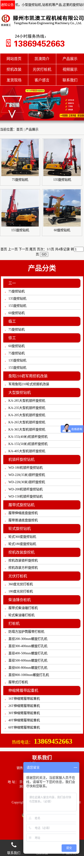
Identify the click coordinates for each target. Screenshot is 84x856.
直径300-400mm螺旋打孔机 (27, 646)
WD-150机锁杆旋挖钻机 (25, 496)
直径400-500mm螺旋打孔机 (27, 653)
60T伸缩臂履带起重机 (24, 727)
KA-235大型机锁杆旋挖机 (26, 408)
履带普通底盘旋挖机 (23, 520)
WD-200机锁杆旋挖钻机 (25, 489)
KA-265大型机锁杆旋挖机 (26, 422)
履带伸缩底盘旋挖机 (23, 513)
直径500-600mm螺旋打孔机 (27, 660)
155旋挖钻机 (17, 306)
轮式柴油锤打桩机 (21, 615)
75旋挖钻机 (16, 291)
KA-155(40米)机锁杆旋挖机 (28, 436)
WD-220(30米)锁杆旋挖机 (26, 482)
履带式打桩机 (18, 682)
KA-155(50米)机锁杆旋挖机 (28, 444)
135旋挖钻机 (17, 298)
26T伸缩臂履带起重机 (24, 706)
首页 (3, 249)
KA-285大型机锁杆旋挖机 (26, 400)
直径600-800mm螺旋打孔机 (27, 667)
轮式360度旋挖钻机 (22, 536)
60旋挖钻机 (16, 313)
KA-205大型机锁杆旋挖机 (26, 415)
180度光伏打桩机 (20, 591)
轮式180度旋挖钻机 (22, 544)
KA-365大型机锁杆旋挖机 (26, 429)
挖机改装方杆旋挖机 (23, 567)
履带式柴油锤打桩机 (23, 608)
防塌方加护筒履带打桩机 (26, 631)
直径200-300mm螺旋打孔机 (27, 639)
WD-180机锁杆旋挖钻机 (25, 467)
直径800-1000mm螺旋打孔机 (28, 675)
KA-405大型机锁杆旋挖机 (26, 451)
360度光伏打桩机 (20, 584)
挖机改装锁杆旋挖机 (23, 560)
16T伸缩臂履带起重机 (24, 698)
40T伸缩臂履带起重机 (24, 720)
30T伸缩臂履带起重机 (24, 713)
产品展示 (31, 129)
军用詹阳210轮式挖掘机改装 (28, 384)
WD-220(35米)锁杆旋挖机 (26, 475)
